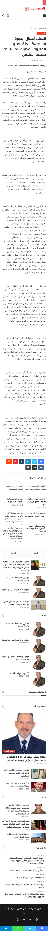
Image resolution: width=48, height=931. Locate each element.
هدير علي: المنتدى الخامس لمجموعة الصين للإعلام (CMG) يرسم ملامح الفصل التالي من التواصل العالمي (17, 809)
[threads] (11, 920)
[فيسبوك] (41, 461)
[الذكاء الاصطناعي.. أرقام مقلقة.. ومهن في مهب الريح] (35, 491)
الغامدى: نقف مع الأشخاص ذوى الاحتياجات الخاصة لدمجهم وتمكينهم (16, 773)
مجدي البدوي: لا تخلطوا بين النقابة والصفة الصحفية (15, 658)
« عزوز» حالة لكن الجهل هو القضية (15, 589)
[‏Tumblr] (21, 461)
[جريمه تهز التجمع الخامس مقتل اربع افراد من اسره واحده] (38, 605)
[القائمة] (44, 15)
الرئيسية (41, 28)
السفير (24, 913)
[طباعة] (28, 467)
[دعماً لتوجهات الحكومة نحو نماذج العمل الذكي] (38, 838)
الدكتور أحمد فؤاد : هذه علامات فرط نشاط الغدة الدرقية (16, 785)
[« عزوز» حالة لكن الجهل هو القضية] (38, 593)
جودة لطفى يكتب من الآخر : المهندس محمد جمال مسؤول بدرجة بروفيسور (26, 758)
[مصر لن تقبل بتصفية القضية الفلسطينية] (12, 491)
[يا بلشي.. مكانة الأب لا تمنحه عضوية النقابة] (38, 581)
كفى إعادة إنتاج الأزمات (19, 673)
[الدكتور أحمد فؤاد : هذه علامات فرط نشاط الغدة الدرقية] (38, 787)
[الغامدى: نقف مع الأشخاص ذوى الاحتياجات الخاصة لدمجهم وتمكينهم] (38, 774)
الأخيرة (35, 553)
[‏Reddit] (9, 461)
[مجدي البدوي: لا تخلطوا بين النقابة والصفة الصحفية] (38, 662)
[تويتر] (34, 461)
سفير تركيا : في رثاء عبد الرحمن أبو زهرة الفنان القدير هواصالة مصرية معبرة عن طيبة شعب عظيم (15, 824)
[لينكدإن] (28, 461)
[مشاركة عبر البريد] (34, 467)
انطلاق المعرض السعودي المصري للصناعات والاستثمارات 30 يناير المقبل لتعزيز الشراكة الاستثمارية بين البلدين (16, 566)
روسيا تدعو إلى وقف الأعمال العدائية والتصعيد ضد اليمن (36, 528)
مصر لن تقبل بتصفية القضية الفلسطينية (15, 501)
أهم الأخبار (32, 28)
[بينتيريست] (15, 461)
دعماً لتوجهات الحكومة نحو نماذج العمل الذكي (18, 836)
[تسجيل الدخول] (8, 15)
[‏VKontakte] (41, 467)
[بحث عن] (3, 15)
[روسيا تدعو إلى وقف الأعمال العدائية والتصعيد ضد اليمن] (35, 518)
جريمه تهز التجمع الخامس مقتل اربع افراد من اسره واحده (16, 603)
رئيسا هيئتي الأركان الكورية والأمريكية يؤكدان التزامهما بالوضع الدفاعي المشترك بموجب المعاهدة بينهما (13, 533)
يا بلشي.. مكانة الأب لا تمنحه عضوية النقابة (17, 579)
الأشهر (13, 553)
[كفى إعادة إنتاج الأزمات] (38, 679)
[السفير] (35, 9)
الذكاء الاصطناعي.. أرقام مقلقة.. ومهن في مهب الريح (36, 502)
